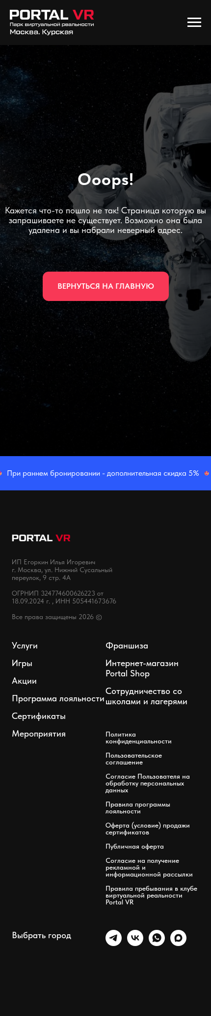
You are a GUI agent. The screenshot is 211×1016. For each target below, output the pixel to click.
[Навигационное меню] (194, 22)
